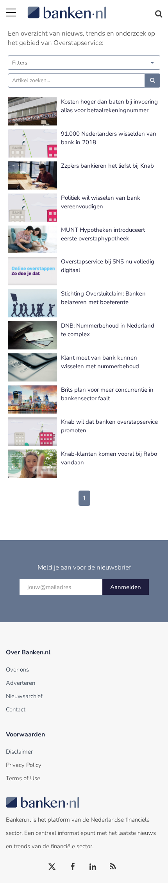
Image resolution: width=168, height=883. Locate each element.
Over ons (17, 669)
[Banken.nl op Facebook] (72, 867)
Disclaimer (19, 752)
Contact (15, 709)
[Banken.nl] (94, 8)
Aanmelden (125, 587)
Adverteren (20, 683)
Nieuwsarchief (24, 696)
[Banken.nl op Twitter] (52, 867)
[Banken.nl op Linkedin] (93, 867)
